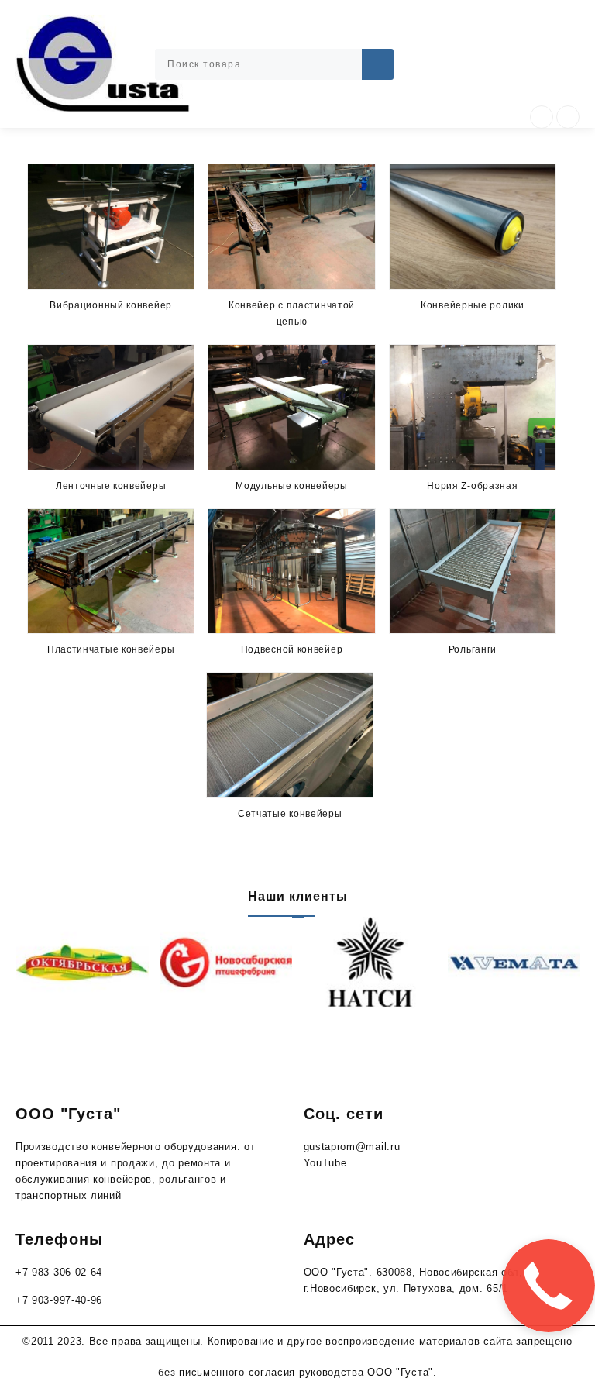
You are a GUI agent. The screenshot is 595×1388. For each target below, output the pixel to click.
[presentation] (541, 117)
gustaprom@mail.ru (352, 1146)
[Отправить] (378, 64)
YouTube (325, 1163)
